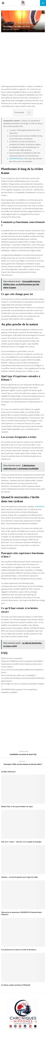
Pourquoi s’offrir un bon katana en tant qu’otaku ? (23, 764)
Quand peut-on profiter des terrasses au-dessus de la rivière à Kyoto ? (21, 665)
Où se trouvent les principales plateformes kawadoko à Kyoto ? (22, 671)
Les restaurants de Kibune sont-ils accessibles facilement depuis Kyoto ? (22, 679)
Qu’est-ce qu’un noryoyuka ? (12, 658)
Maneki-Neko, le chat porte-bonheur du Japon (17, 806)
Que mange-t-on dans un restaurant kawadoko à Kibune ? (22, 685)
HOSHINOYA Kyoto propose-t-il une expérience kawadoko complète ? (19, 690)
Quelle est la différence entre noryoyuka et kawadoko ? (22, 661)
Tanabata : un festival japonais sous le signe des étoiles (19, 877)
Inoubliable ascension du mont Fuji (23, 754)
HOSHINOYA (39, 506)
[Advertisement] (23, 60)
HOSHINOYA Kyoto (16, 158)
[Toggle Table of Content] (27, 113)
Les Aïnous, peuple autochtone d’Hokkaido (15, 985)
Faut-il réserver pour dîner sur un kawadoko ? (18, 675)
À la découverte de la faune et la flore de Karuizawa (18, 950)
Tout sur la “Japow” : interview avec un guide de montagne (21, 842)
